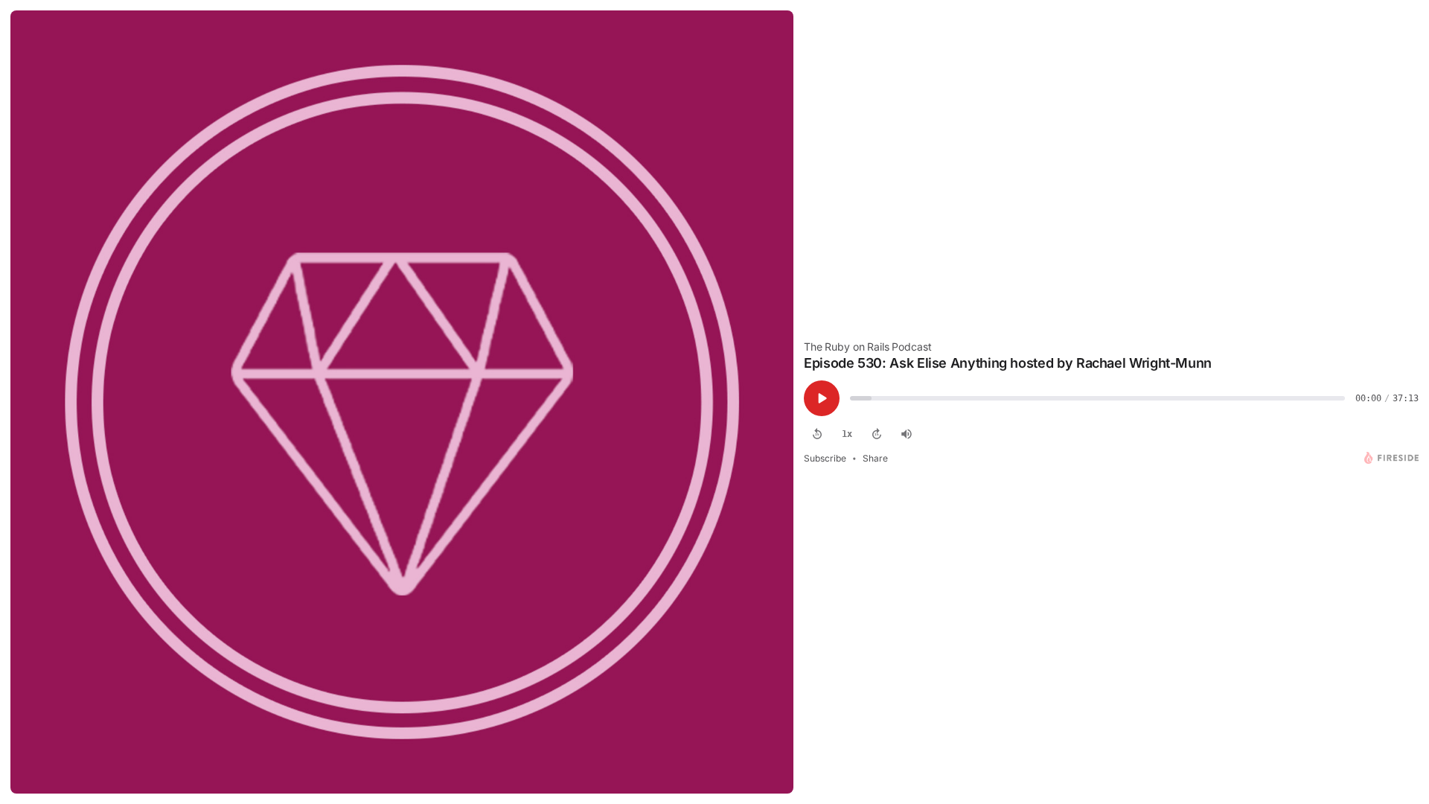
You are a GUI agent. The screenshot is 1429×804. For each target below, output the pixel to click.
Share (875, 458)
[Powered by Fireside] (1391, 458)
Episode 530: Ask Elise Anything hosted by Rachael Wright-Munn (1008, 363)
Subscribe (825, 458)
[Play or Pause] (822, 398)
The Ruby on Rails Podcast (868, 346)
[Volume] (906, 434)
